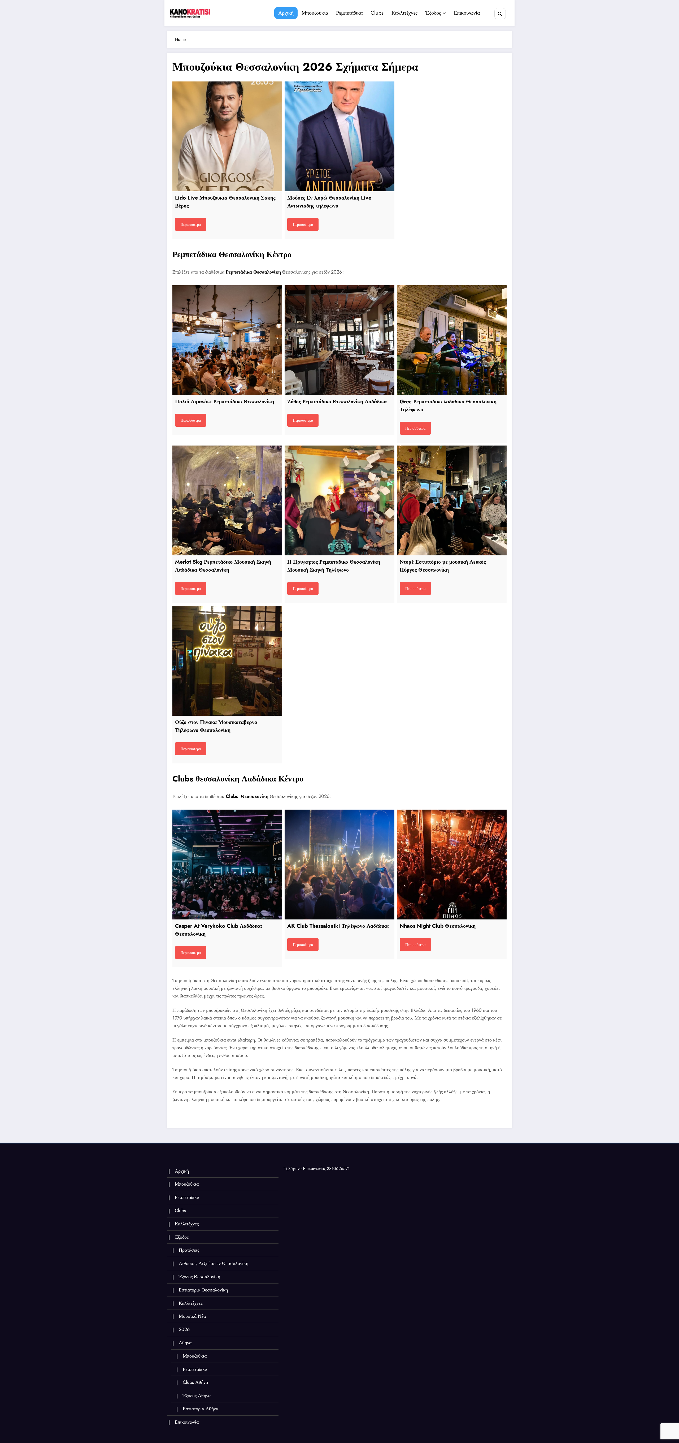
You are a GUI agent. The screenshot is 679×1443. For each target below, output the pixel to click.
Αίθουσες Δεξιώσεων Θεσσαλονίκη (213, 1263)
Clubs (377, 13)
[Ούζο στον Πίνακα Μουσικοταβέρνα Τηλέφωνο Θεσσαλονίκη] (227, 660)
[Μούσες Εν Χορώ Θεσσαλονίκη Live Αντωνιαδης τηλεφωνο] (339, 136)
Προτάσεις (189, 1250)
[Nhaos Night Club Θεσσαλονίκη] (452, 864)
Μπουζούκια (315, 13)
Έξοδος (433, 13)
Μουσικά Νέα (192, 1316)
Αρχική (286, 13)
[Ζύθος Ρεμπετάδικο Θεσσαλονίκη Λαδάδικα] (339, 340)
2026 (184, 1329)
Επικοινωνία (467, 13)
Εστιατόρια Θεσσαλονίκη (203, 1289)
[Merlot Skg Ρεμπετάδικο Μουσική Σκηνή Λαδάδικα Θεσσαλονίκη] (227, 500)
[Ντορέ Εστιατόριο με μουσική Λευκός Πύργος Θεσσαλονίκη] (452, 500)
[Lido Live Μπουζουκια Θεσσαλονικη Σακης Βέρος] (227, 136)
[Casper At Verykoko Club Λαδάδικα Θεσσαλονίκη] (227, 864)
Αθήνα (185, 1342)
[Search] (500, 13)
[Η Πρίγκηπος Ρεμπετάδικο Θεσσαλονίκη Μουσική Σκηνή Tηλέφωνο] (339, 500)
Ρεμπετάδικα (349, 13)
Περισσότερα (191, 224)
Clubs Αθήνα (195, 1382)
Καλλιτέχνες (404, 13)
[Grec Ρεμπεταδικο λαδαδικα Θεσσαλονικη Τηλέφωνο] (452, 340)
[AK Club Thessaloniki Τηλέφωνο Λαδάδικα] (339, 864)
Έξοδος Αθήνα (197, 1395)
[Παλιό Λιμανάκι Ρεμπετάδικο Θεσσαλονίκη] (227, 340)
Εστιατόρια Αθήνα (200, 1408)
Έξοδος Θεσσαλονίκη (199, 1276)
